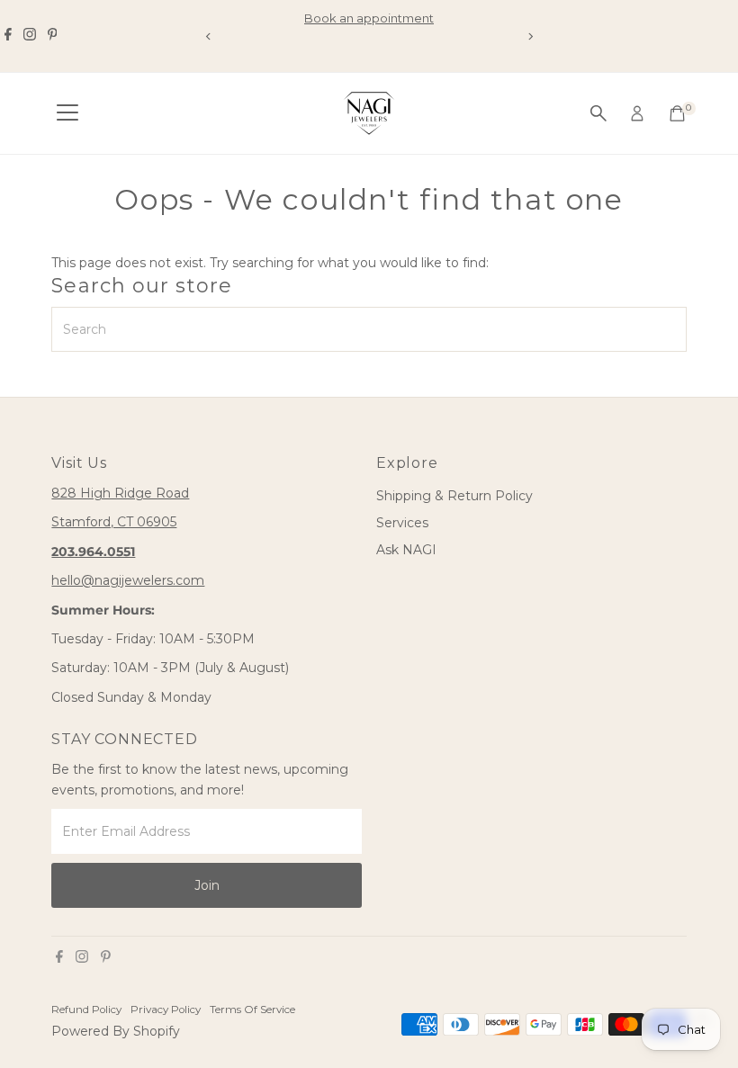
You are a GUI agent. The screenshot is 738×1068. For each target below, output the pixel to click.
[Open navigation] (67, 113)
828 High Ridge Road (120, 493)
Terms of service (252, 1009)
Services (402, 523)
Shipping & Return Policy (454, 496)
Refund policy (86, 1009)
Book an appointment (369, 18)
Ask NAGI (406, 550)
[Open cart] (677, 113)
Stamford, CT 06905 (113, 522)
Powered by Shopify (115, 1031)
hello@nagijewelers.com (127, 580)
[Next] (529, 36)
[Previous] (208, 36)
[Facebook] (8, 36)
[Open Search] (598, 113)
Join (207, 885)
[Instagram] (29, 36)
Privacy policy (165, 1009)
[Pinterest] (52, 36)
